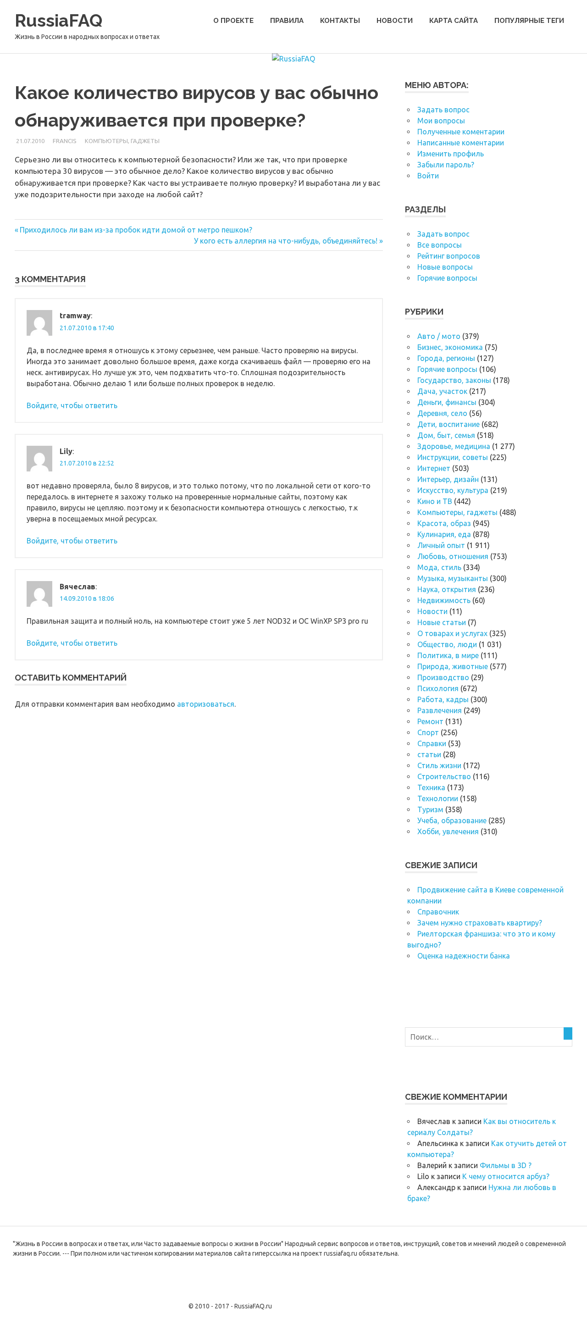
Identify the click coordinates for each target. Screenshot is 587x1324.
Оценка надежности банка (463, 956)
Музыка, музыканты (452, 578)
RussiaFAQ (58, 20)
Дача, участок (442, 391)
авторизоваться (205, 704)
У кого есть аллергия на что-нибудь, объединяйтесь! (285, 241)
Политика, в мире (448, 655)
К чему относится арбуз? (505, 1176)
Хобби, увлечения (448, 831)
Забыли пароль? (445, 165)
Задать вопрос (443, 109)
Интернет (433, 468)
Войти (428, 176)
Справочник (438, 912)
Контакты (340, 21)
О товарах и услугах (452, 633)
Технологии (437, 798)
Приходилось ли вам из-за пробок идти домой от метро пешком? (135, 230)
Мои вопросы (441, 120)
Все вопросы (439, 245)
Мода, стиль (439, 567)
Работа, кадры (443, 699)
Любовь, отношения (452, 556)
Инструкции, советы (452, 457)
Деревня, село (442, 413)
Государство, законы (454, 380)
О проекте (233, 21)
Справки (431, 743)
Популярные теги (529, 21)
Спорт (428, 732)
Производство (443, 677)
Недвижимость (444, 600)
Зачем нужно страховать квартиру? (479, 923)
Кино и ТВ (434, 501)
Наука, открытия (446, 589)
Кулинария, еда (444, 534)
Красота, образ (444, 523)
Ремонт (430, 721)
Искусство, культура (452, 490)
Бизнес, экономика (450, 347)
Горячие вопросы (447, 278)
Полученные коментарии (460, 131)
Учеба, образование (452, 820)
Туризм (430, 809)
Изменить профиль (450, 154)
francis (65, 141)
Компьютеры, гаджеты (122, 141)
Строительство (444, 776)
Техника (431, 787)
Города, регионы (446, 358)
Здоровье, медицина (453, 446)
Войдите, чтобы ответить (72, 405)
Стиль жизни (439, 765)
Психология (438, 688)
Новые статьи (441, 622)
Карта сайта (453, 21)
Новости (395, 21)
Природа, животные (452, 666)
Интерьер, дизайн (448, 479)
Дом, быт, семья (446, 435)
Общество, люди (447, 644)
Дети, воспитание (448, 424)
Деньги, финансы (446, 402)
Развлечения (439, 710)
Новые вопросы (445, 267)
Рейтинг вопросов (448, 256)
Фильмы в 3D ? (506, 1165)
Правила (287, 21)
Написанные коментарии (460, 142)
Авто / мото (438, 336)
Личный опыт (441, 545)
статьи (429, 754)
